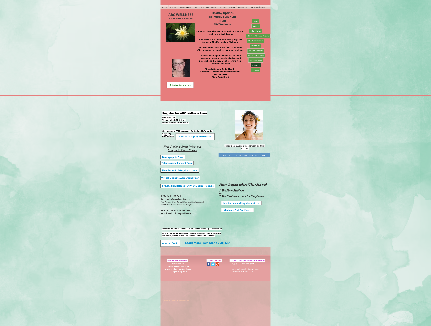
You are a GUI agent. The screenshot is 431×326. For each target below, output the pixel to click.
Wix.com (186, 300)
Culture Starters (256, 31)
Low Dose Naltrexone (256, 51)
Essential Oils (255, 46)
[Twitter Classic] (213, 264)
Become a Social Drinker (256, 55)
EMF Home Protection (255, 41)
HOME (256, 21)
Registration (256, 65)
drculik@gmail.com (180, 213)
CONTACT (256, 70)
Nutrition (256, 26)
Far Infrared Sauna (256, 60)
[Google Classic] (217, 264)
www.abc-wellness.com (243, 271)
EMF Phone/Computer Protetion (258, 36)
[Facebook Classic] (208, 264)
